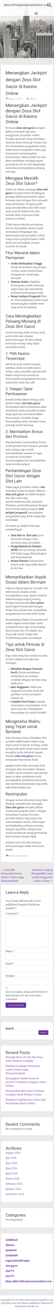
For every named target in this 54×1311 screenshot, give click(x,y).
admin (32, 98)
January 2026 (13, 1188)
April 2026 (12, 1173)
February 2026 (14, 1183)
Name (10, 951)
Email (10, 963)
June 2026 (11, 1163)
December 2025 (15, 1194)
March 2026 (13, 1178)
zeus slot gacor (24, 755)
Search (10, 1028)
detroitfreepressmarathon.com (27, 5)
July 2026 (11, 1157)
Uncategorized (14, 1219)
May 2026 (11, 1168)
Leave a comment (18, 855)
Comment (13, 913)
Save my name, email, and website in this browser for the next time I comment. (27, 995)
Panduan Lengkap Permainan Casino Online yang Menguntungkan (23, 1069)
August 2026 (13, 1152)
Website (10, 975)
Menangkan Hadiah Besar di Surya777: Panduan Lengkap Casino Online (26, 1082)
